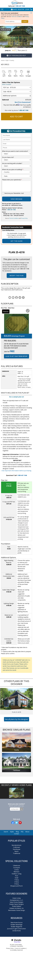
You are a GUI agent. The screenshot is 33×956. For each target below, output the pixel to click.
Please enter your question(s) (12, 180)
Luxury (16, 870)
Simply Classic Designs (16, 904)
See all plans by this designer (16, 719)
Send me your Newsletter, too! (14, 193)
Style (7, 60)
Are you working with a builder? (12, 163)
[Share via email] (9, 297)
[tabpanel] (16, 37)
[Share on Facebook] (16, 297)
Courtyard (16, 868)
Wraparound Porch (16, 886)
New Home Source (16, 922)
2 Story (16, 882)
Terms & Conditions (16, 16)
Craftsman (16, 847)
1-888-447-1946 (16, 6)
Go (21, 809)
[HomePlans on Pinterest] (20, 822)
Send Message (16, 199)
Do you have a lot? (8, 157)
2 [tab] (18, 49)
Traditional (16, 853)
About (27, 832)
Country (12, 60)
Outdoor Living (16, 874)
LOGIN (27, 9)
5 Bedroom (16, 866)
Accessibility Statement (16, 950)
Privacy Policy (24, 218)
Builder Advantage (16, 924)
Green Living (17, 898)
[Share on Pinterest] (23, 297)
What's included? (6, 84)
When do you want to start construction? (15, 151)
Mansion (16, 872)
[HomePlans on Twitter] (16, 822)
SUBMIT (25, 21)
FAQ (22, 832)
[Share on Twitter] (20, 297)
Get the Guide (17, 241)
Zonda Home (16, 931)
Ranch (16, 851)
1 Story (16, 880)
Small (16, 878)
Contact (16, 834)
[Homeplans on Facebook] (13, 822)
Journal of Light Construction (16, 929)
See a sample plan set (16, 397)
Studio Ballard (16, 906)
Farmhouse (16, 849)
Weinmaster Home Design (16, 910)
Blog (17, 832)
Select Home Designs (16, 902)
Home (2, 60)
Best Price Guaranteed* (23, 102)
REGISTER (21, 9)
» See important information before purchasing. (16, 471)
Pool (16, 876)
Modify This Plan (16, 276)
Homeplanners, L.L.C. (16, 900)
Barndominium (16, 845)
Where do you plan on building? (12, 169)
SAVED (15, 9)
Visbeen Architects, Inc (16, 908)
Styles (12, 832)
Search (6, 832)
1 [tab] (15, 49)
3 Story (16, 884)
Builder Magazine (16, 927)
